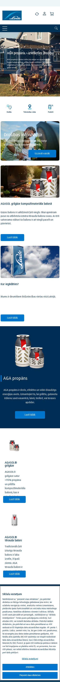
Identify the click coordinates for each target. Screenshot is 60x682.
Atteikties (30, 667)
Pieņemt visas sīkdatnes (30, 675)
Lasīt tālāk (12, 237)
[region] (30, 633)
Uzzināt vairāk (42, 153)
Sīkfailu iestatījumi (30, 659)
